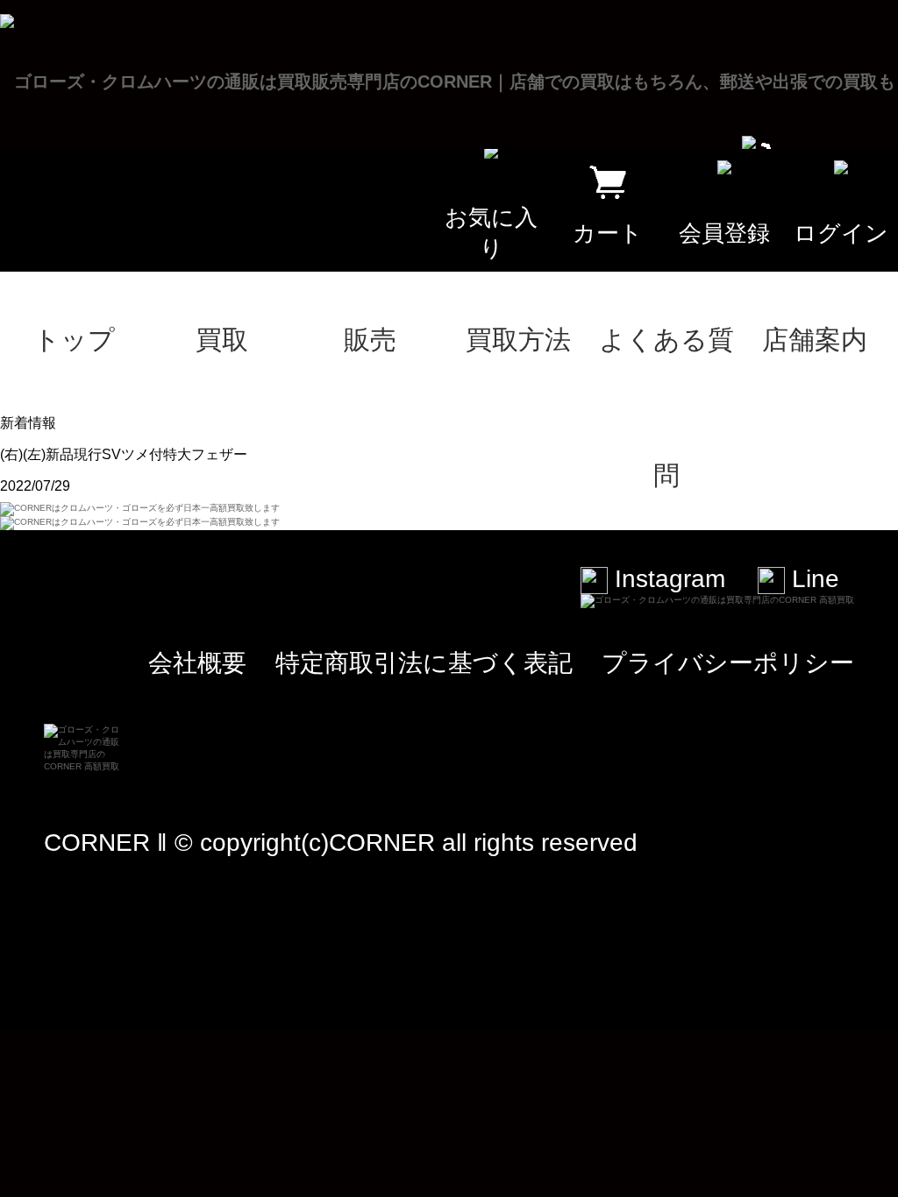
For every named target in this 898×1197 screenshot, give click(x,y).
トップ (74, 339)
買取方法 (518, 339)
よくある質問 (666, 366)
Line (812, 578)
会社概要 (197, 662)
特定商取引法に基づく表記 (424, 662)
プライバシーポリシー (728, 662)
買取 (222, 339)
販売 (370, 339)
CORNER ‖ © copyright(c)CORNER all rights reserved (341, 842)
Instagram (666, 578)
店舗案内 (814, 339)
